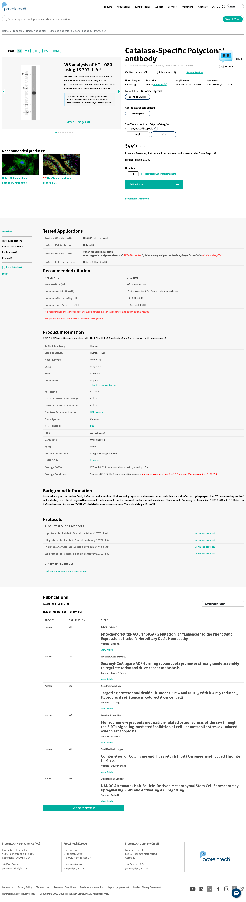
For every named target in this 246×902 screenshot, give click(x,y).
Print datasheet (14, 267)
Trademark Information (91, 887)
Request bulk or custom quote (160, 173)
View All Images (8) (78, 122)
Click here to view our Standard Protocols (66, 571)
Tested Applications (12, 240)
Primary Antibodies (35, 30)
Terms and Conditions (65, 887)
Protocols (7, 258)
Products (17, 30)
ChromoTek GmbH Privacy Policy (18, 893)
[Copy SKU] (155, 128)
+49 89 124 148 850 (135, 864)
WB (27, 50)
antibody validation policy (99, 102)
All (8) (47, 603)
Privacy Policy (25, 887)
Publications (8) (10, 252)
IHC (46, 50)
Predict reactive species (104, 385)
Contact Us (7, 887)
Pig (80, 611)
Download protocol (205, 533)
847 (92, 426)
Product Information (12, 246)
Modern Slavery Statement (147, 887)
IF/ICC (56, 50)
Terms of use (42, 887)
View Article (107, 649)
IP (36, 50)
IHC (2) (65, 603)
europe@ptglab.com (74, 868)
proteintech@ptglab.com (15, 868)
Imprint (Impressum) (118, 887)
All (19, 50)
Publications (166, 72)
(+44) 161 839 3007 (74, 864)
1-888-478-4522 (10, 864)
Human (47, 611)
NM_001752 (96, 412)
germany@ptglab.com (136, 868)
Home (5, 30)
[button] (236, 893)
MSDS (5, 274)
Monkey (72, 611)
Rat (64, 611)
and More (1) (160, 84)
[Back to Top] (226, 894)
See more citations (83, 808)
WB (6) (56, 603)
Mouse (57, 611)
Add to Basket (137, 184)
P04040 (94, 460)
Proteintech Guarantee (137, 198)
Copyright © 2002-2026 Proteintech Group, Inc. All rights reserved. (74, 893)
